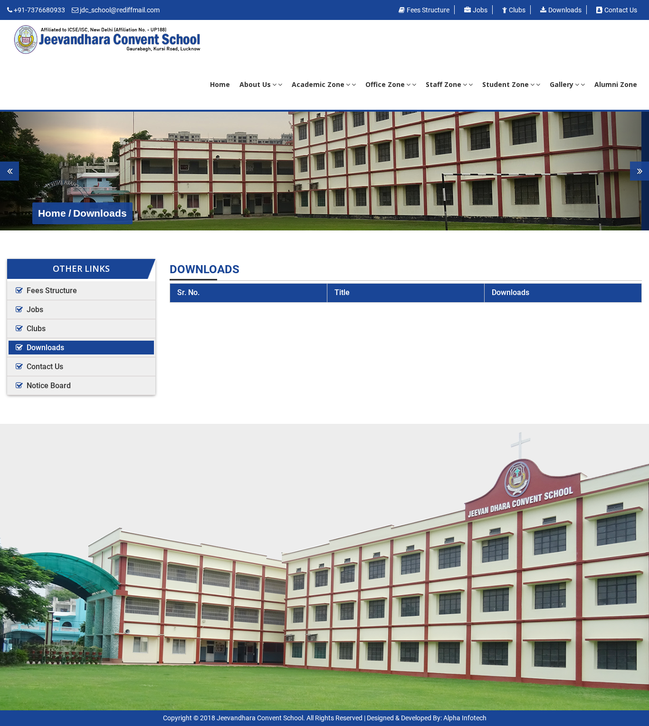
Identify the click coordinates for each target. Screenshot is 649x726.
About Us (255, 84)
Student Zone (505, 84)
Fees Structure (428, 10)
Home (220, 84)
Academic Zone (318, 84)
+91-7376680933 (39, 10)
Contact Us (45, 366)
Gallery (561, 84)
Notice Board (49, 385)
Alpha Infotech (465, 718)
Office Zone (385, 84)
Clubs (517, 10)
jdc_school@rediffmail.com (120, 10)
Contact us (620, 10)
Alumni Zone (615, 84)
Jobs (480, 10)
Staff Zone (443, 84)
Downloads (565, 10)
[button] (48, 171)
